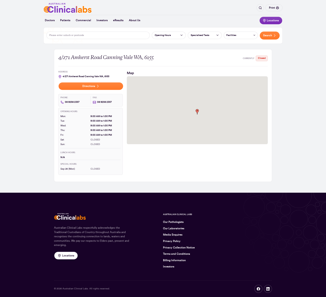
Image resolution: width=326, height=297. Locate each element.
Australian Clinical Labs (75, 289)
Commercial (83, 20)
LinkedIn (268, 289)
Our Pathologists (173, 222)
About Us (134, 20)
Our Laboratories (173, 228)
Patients (65, 20)
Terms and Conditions (176, 254)
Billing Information (174, 260)
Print (272, 7)
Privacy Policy (171, 241)
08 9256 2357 (72, 102)
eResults (118, 20)
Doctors (50, 20)
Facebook (258, 289)
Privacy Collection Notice (179, 247)
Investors (102, 20)
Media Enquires (172, 234)
